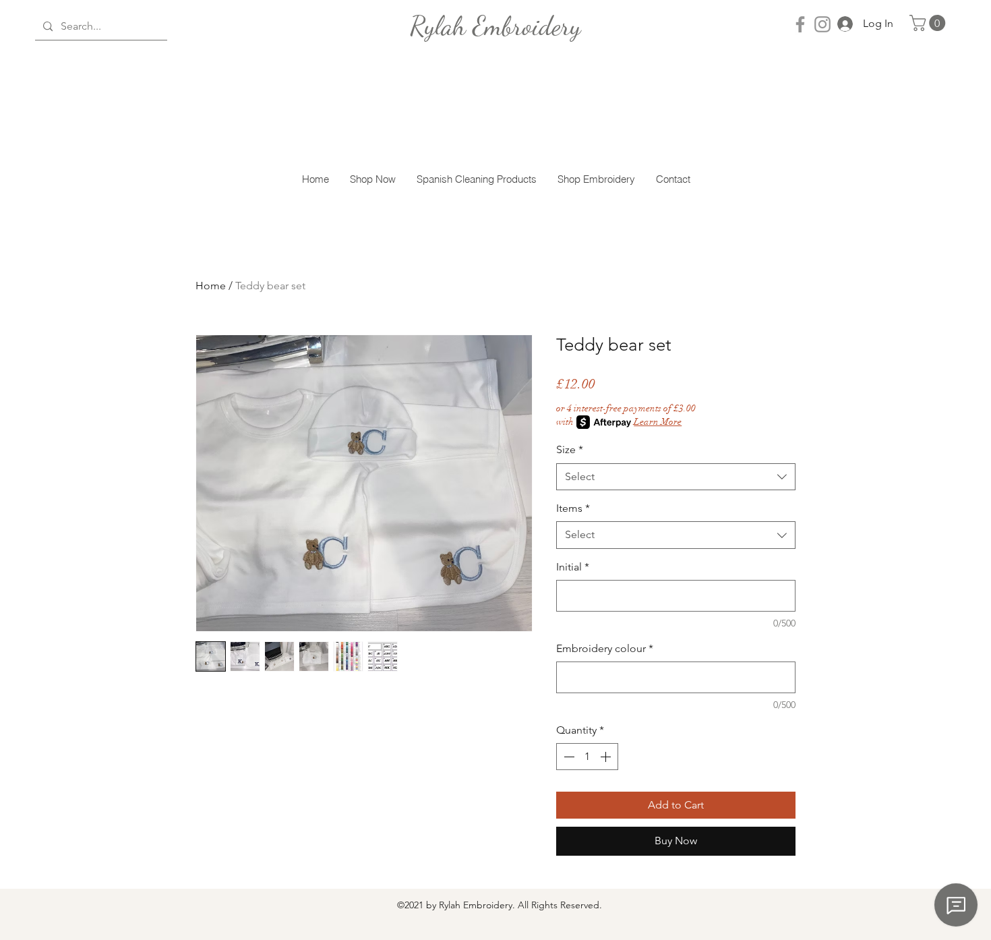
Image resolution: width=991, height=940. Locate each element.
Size (569, 449)
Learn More (658, 422)
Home (211, 285)
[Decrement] (567, 756)
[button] (929, 23)
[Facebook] (800, 24)
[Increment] (606, 756)
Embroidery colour (604, 648)
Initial (572, 566)
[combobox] (675, 476)
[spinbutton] (587, 756)
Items (573, 508)
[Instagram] (822, 24)
